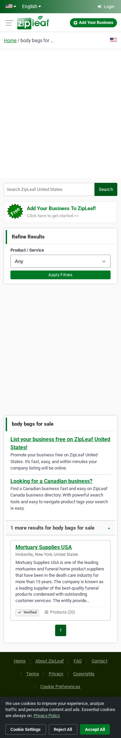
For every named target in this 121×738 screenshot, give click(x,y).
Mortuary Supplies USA (43, 547)
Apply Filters (60, 275)
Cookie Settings (25, 729)
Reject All (63, 729)
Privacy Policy (47, 715)
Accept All (95, 729)
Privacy (56, 673)
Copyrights (84, 673)
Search (106, 189)
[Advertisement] (60, 112)
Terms (32, 673)
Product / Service (27, 250)
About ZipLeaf (49, 660)
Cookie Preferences (60, 686)
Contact (100, 660)
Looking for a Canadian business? (51, 481)
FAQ (78, 660)
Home (10, 40)
